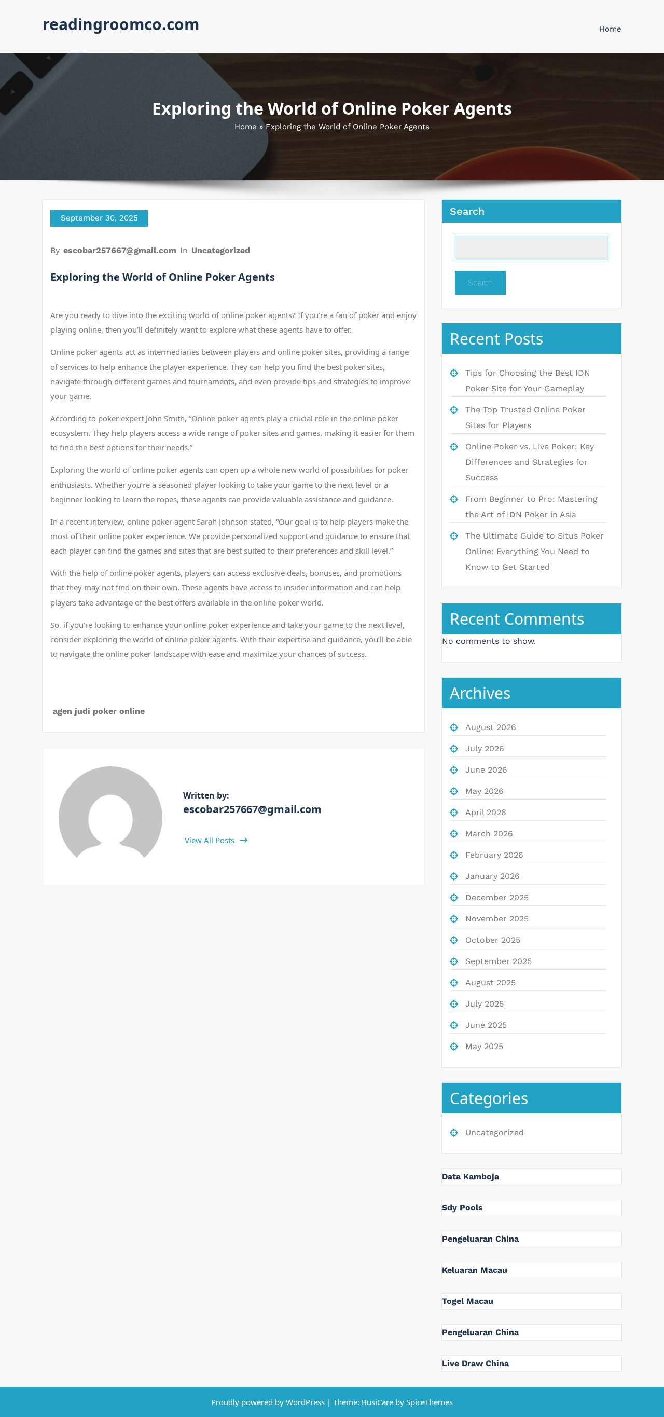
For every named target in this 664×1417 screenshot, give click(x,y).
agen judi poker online (99, 711)
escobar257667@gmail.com (119, 250)
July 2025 (484, 1004)
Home (610, 29)
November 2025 (497, 919)
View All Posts (211, 840)
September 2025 (498, 961)
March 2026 (489, 833)
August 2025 (490, 982)
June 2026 (486, 770)
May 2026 (484, 791)
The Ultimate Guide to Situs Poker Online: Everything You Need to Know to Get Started (534, 551)
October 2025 (492, 940)
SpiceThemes (428, 1402)
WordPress (305, 1402)
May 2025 (484, 1046)
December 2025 (497, 897)
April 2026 (485, 812)
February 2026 (494, 855)
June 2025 (486, 1025)
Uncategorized (220, 250)
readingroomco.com (121, 24)
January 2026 (492, 876)
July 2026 (484, 748)
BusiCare (378, 1402)
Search (467, 211)
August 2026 (490, 727)
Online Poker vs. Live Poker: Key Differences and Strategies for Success (529, 462)
